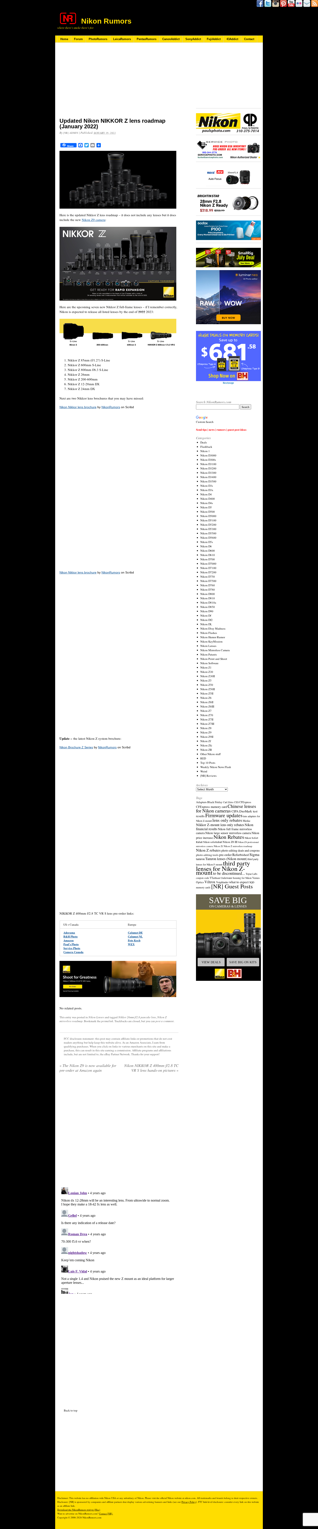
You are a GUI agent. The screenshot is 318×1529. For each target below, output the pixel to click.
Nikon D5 (206, 507)
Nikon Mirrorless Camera (215, 650)
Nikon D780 (207, 589)
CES (236, 802)
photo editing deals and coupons (240, 850)
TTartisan (215, 878)
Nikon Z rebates (208, 850)
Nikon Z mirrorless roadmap (238, 846)
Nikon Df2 (206, 620)
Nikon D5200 (208, 525)
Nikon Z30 (206, 672)
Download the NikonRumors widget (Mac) (78, 1509)
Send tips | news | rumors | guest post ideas (221, 429)
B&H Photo (70, 936)
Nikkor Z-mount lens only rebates (220, 824)
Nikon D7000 (208, 564)
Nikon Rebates (229, 836)
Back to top (70, 1410)
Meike (246, 821)
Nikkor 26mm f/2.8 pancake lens (137, 1017)
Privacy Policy (188, 1501)
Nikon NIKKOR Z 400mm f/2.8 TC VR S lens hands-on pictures (151, 1068)
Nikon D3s (206, 486)
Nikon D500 (207, 512)
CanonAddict (171, 39)
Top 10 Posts (207, 763)
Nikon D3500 (208, 481)
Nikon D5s (206, 542)
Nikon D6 (206, 546)
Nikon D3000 (208, 455)
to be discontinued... (229, 873)
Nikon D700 (207, 559)
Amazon (68, 940)
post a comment (165, 1021)
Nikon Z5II (206, 693)
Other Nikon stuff (210, 754)
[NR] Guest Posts (232, 886)
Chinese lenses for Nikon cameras (226, 808)
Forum (78, 39)
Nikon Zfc (206, 745)
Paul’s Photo (71, 944)
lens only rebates (227, 820)
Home (64, 39)
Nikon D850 (207, 607)
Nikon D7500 (208, 581)
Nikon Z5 (206, 680)
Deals (203, 442)
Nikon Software (209, 663)
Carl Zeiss (228, 802)
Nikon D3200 (208, 468)
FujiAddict (214, 39)
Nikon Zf (205, 741)
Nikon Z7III (207, 724)
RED (203, 758)
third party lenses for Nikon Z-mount (223, 867)
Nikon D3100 (208, 464)
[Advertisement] (119, 83)
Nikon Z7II (206, 719)
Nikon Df (205, 615)
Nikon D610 (207, 555)
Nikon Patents (208, 654)
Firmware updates (224, 815)
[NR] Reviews (208, 776)
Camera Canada (73, 952)
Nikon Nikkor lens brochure (77, 407)
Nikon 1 (205, 451)
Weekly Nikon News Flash (215, 767)
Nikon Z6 (206, 698)
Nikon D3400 (208, 477)
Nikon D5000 (208, 516)
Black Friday (214, 802)
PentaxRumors (146, 39)
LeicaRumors (122, 39)
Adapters (201, 802)
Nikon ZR (206, 750)
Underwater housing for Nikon (236, 878)
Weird (203, 771)
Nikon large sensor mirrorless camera (228, 833)
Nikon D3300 (208, 473)
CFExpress (245, 802)
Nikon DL (206, 624)
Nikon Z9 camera (93, 220)
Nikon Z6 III (230, 842)
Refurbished (240, 854)
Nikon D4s (206, 503)
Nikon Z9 (206, 732)
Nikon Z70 (206, 715)
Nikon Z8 (206, 728)
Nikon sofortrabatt (212, 842)
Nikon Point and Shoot (213, 659)
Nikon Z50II (207, 689)
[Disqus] (118, 1240)
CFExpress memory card (211, 807)
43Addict (232, 39)
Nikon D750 (207, 576)
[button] (228, 937)
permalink (107, 1021)
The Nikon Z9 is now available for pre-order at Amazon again (87, 1068)
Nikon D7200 (208, 572)
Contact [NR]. (106, 1513)
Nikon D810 (207, 598)
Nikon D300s (208, 460)
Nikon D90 (206, 611)
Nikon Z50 (206, 685)
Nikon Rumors (106, 21)
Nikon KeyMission (211, 641)
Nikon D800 (207, 594)
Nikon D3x (206, 490)
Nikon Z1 (206, 667)
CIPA (235, 811)
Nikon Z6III (207, 706)
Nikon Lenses (96, 1017)
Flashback (206, 447)
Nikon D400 (207, 499)
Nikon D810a (208, 602)
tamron (200, 859)
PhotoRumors (98, 39)
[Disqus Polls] (118, 1131)
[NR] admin (70, 132)
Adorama (69, 932)
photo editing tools (207, 855)
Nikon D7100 (208, 568)
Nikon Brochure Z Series (76, 747)
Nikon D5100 (208, 520)
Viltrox (209, 881)
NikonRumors (110, 407)
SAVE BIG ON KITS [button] (243, 962)
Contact (249, 39)
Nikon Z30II (207, 676)
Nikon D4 (206, 494)
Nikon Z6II (206, 702)
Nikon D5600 (208, 538)
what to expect (239, 882)
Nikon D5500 (208, 533)
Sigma (254, 854)
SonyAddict (193, 39)
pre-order (225, 854)
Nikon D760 (207, 585)
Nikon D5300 (208, 529)
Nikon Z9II (206, 737)
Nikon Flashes (208, 633)
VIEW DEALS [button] (211, 962)
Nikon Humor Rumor (212, 637)
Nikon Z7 (206, 711)
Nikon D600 (207, 551)
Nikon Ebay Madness (212, 628)
